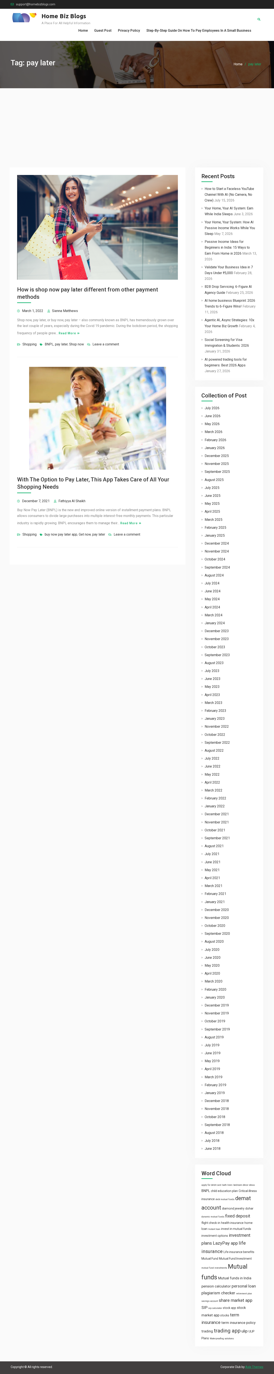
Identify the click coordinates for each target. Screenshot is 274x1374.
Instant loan (214, 1229)
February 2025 (215, 528)
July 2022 (212, 758)
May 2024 (212, 599)
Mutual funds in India (234, 1278)
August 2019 (214, 1037)
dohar (249, 1208)
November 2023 (217, 639)
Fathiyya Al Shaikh (71, 501)
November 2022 (217, 726)
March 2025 (213, 520)
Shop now (76, 344)
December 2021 (217, 814)
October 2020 (215, 926)
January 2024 (215, 623)
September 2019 (217, 1029)
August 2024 (214, 575)
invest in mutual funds (236, 1229)
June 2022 (212, 766)
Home (83, 30)
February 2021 (215, 894)
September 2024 (217, 567)
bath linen (227, 1185)
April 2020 (212, 973)
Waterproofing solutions (222, 1338)
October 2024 (215, 559)
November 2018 (217, 1109)
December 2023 (217, 631)
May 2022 (212, 774)
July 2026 (212, 408)
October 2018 (215, 1117)
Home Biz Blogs (64, 16)
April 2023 (212, 695)
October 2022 (215, 735)
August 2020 (214, 941)
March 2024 (213, 615)
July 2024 (212, 583)
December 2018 (217, 1101)
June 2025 (212, 496)
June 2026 (212, 416)
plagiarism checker (218, 1292)
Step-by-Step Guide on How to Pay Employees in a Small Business (198, 30)
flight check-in (210, 1223)
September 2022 (217, 743)
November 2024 (217, 551)
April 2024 (212, 607)
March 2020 (213, 981)
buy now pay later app (61, 534)
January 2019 (215, 1093)
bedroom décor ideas (244, 1185)
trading (207, 1331)
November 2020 (217, 918)
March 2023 (213, 703)
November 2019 (217, 1013)
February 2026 (215, 440)
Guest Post (103, 30)
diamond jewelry (233, 1208)
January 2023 (215, 719)
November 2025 (217, 464)
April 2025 (212, 511)
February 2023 (215, 711)
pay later (61, 344)
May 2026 (212, 424)
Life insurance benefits (238, 1252)
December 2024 (217, 543)
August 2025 (214, 480)
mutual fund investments (214, 1267)
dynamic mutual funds (212, 1216)
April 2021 (212, 878)
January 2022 (215, 806)
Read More (67, 333)
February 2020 (215, 989)
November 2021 (217, 822)
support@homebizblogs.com (35, 4)
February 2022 (215, 798)
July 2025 (212, 488)
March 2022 (213, 790)
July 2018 (212, 1141)
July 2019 (212, 1045)
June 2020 (212, 958)
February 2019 (215, 1085)
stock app (229, 1308)
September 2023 (217, 655)
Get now (85, 534)
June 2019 (212, 1053)
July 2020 (212, 950)
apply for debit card (211, 1185)
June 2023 (212, 679)
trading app (227, 1331)
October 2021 (215, 830)
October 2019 (215, 1021)
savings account (209, 1301)
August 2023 (214, 663)
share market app (235, 1300)
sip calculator (215, 1308)
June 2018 (212, 1149)
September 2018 (217, 1125)
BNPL (49, 344)
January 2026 (215, 448)
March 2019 (213, 1077)
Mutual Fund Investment (235, 1258)
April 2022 (212, 782)
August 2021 (214, 846)
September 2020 (217, 934)
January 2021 (215, 902)
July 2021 (212, 854)
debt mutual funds (225, 1199)
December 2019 (217, 1005)
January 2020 (215, 997)
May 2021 (212, 870)
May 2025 (212, 504)
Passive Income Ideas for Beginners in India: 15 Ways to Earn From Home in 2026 (227, 247)
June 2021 (212, 862)
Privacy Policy (129, 30)
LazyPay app (225, 1243)
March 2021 (213, 886)
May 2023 (212, 687)
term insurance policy (238, 1322)
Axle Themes (254, 1367)
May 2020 (212, 965)
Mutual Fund (209, 1258)
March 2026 (213, 432)
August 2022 (214, 750)
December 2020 (217, 910)
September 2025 (217, 472)
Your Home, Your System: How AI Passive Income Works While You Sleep (230, 228)
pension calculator (216, 1286)
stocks (224, 1315)
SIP (204, 1307)
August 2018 (214, 1133)
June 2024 (212, 591)
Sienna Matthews (65, 311)
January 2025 (215, 535)
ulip (244, 1331)
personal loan (244, 1286)
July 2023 (212, 671)
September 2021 (217, 838)
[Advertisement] (137, 120)
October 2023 (215, 647)
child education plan (224, 1191)
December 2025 (217, 456)
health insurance (232, 1223)
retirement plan (244, 1293)
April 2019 (212, 1069)
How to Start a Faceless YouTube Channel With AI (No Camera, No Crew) (229, 194)
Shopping (29, 344)
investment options (214, 1235)
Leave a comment (105, 344)
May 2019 (212, 1061)
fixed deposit (237, 1216)
